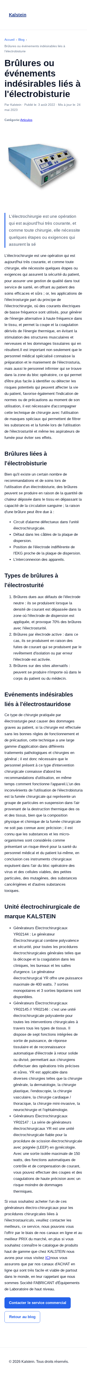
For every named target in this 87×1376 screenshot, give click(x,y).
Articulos (26, 120)
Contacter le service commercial (37, 1303)
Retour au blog (22, 1317)
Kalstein (17, 14)
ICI (47, 1258)
